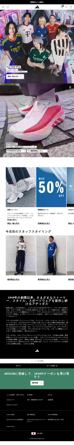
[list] (37, 196)
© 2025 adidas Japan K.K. (37, 438)
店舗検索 (50, 400)
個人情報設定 (31, 414)
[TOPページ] (37, 7)
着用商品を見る (13, 279)
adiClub (50, 395)
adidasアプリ (11, 400)
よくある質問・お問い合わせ (15, 395)
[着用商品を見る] (21, 258)
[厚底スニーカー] (21, 196)
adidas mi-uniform (12, 405)
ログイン (18, 366)
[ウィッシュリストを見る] (7, 7)
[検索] (66, 7)
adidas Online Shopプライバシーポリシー (37, 420)
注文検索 (29, 395)
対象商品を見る (44, 223)
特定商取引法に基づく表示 (56, 419)
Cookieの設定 (11, 414)
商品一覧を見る (13, 223)
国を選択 (40, 433)
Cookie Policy (10, 426)
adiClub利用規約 (53, 414)
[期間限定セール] (51, 196)
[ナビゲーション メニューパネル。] (3, 7)
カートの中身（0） (52, 366)
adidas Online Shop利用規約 (15, 419)
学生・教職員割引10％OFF (35, 400)
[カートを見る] (71, 7)
